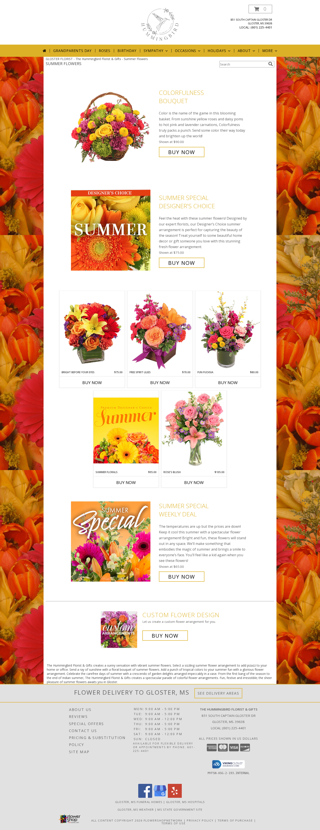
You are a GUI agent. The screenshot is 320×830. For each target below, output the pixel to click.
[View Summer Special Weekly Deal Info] (114, 541)
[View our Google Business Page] (160, 797)
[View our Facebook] (145, 797)
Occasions (185, 50)
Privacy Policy (200, 820)
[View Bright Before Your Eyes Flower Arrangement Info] (92, 330)
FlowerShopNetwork (163, 820)
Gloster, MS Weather (136, 810)
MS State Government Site (179, 810)
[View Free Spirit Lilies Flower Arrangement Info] (160, 330)
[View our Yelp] (175, 797)
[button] (260, 9)
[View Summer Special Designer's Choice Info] (114, 230)
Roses (104, 50)
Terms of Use (174, 823)
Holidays (217, 50)
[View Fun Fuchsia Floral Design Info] (228, 330)
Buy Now (181, 152)
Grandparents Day (72, 50)
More (267, 50)
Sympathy (153, 50)
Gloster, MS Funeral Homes (139, 802)
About (244, 50)
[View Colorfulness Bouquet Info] (114, 122)
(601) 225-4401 (261, 27)
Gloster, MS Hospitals (185, 802)
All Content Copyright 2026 (117, 820)
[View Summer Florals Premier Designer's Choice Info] (126, 430)
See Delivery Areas (218, 693)
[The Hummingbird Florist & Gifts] (159, 25)
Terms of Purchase (235, 820)
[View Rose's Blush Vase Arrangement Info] (194, 430)
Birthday (127, 50)
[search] (270, 64)
